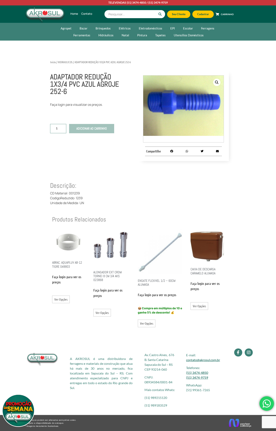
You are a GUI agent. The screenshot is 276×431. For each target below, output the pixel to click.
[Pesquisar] (160, 14)
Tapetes (160, 35)
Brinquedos (103, 28)
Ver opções (60, 299)
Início (53, 62)
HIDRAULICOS (65, 62)
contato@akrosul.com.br (203, 360)
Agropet (66, 28)
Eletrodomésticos (150, 28)
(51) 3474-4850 (136, 2)
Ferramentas (81, 35)
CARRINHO (227, 14)
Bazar (83, 28)
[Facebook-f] (238, 352)
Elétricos (125, 28)
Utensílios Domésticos (189, 35)
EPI (172, 28)
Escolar (188, 28)
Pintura (142, 35)
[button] (216, 82)
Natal (125, 35)
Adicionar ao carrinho (91, 128)
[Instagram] (249, 352)
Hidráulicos (106, 35)
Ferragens (207, 28)
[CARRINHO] (217, 14)
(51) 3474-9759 (158, 2)
